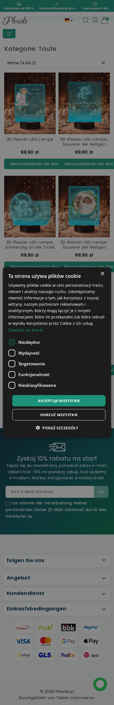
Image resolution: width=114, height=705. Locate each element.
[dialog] (57, 352)
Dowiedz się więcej (25, 329)
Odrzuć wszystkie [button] (58, 414)
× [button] (102, 274)
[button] (57, 428)
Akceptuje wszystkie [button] (59, 400)
